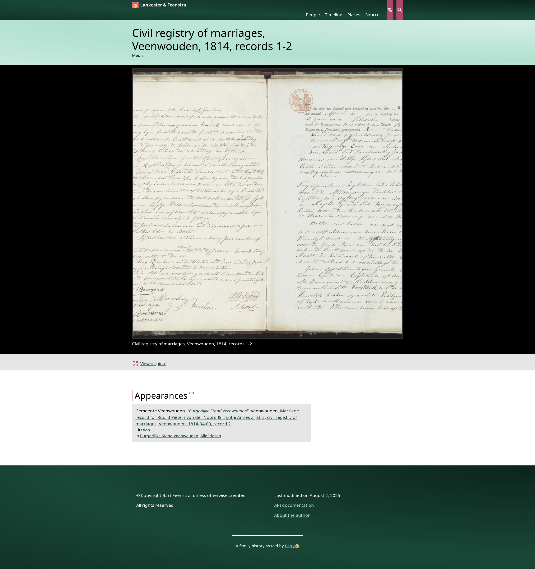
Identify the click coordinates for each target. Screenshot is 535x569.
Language (390, 10)
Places (353, 15)
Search (399, 10)
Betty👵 (292, 545)
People (313, 15)
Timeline (333, 15)
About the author (292, 515)
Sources (373, 15)
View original (153, 363)
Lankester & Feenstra (163, 5)
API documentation (294, 505)
